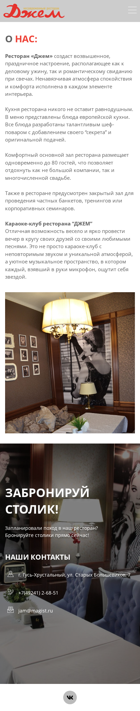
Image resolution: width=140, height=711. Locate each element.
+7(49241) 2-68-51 (38, 592)
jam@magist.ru (35, 610)
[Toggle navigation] (132, 10)
